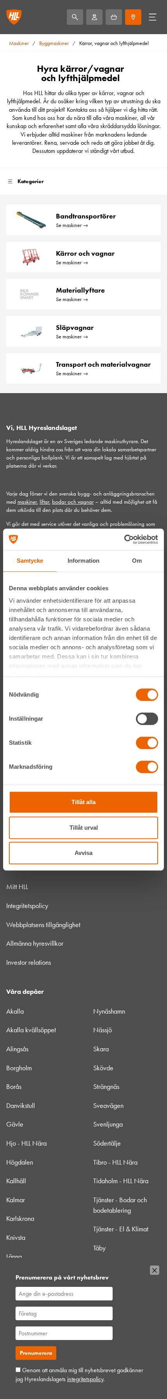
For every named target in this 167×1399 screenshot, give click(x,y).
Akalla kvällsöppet (31, 1030)
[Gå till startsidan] (14, 17)
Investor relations (28, 962)
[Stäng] (154, 1270)
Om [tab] (137, 560)
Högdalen (19, 1162)
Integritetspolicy (27, 905)
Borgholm (19, 1068)
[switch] (147, 719)
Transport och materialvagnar (103, 364)
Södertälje (107, 1143)
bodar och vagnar (73, 501)
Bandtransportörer (86, 216)
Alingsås (17, 1049)
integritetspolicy (85, 1379)
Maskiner (19, 43)
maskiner (27, 501)
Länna (14, 1256)
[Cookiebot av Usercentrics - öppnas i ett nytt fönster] (124, 539)
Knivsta (15, 1237)
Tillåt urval (84, 827)
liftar (44, 501)
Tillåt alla (83, 802)
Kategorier (30, 181)
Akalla (15, 1011)
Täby (99, 1248)
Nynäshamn (109, 1011)
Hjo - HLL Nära (26, 1143)
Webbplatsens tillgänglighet (43, 925)
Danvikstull (20, 1105)
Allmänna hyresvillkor (34, 943)
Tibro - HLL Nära (115, 1162)
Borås (13, 1086)
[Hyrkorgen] (114, 17)
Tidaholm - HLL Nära (120, 1181)
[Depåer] (133, 17)
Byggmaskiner (54, 43)
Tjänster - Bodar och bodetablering (120, 1205)
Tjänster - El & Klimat (120, 1229)
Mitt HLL (17, 886)
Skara (101, 1049)
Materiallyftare (80, 290)
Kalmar (15, 1200)
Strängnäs (106, 1086)
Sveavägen (108, 1105)
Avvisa (83, 852)
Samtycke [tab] (30, 560)
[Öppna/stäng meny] (152, 17)
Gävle (14, 1124)
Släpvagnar (75, 327)
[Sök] (75, 17)
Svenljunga (108, 1124)
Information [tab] (83, 560)
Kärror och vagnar (85, 253)
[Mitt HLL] (94, 17)
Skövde (103, 1068)
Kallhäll (16, 1181)
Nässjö (102, 1030)
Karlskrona (20, 1218)
